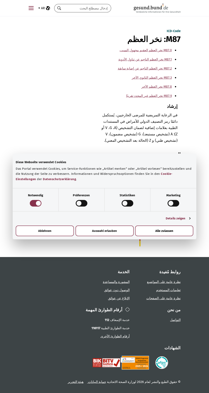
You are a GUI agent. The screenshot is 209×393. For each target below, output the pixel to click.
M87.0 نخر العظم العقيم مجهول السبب (146, 50)
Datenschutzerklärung (59, 179)
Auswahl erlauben (104, 231)
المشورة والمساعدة (116, 282)
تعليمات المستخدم (168, 290)
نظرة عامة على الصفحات (163, 298)
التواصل (175, 320)
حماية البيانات (96, 382)
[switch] (81, 203)
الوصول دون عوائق (117, 290)
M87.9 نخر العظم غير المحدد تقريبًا (149, 96)
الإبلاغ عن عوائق (119, 298)
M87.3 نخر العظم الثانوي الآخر (152, 78)
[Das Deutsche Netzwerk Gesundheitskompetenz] (135, 363)
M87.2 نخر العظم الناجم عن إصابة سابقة (145, 68)
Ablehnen (44, 231)
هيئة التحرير (75, 382)
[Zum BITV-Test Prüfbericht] (106, 362)
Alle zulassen (164, 231)
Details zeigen (175, 218)
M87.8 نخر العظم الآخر (156, 87)
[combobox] (87, 8)
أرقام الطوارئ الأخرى (115, 336)
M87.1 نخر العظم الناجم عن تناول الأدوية (145, 59)
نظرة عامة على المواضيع (164, 282)
